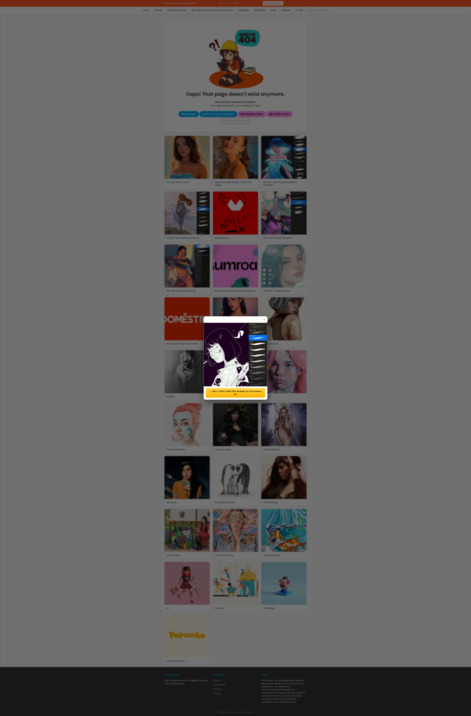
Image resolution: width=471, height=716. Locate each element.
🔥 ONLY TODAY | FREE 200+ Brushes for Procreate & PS (235, 393)
